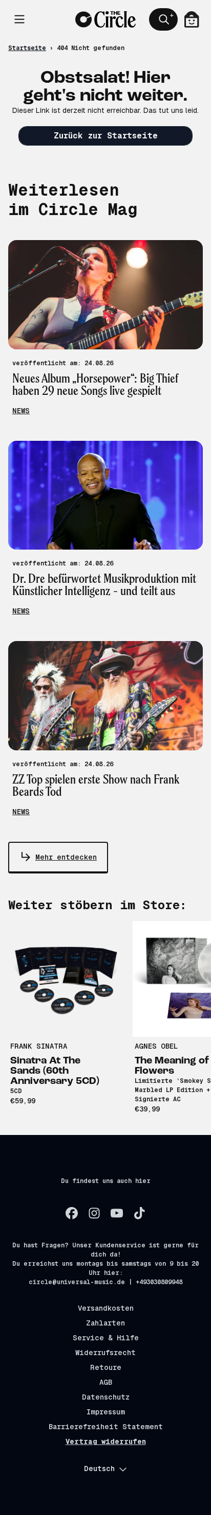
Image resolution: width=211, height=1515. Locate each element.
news (21, 411)
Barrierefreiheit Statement (106, 1427)
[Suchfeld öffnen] (163, 19)
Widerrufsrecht (105, 1352)
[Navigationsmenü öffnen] (19, 19)
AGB (105, 1382)
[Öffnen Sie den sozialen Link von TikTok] (139, 1213)
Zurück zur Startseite (106, 135)
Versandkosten (106, 1308)
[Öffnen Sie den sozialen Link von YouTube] (117, 1213)
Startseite (27, 48)
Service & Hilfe (106, 1338)
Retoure (105, 1367)
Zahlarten (105, 1323)
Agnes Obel (156, 1046)
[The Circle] (105, 19)
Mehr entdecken (66, 857)
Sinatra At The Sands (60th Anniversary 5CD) (54, 1071)
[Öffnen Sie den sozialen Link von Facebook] (71, 1213)
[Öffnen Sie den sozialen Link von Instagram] (94, 1213)
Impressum (106, 1412)
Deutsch (99, 1468)
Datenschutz (106, 1397)
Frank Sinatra (38, 1046)
